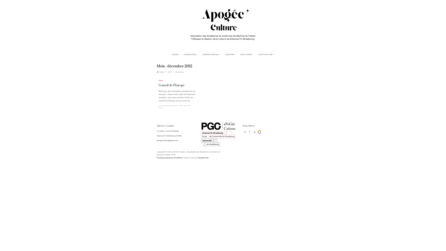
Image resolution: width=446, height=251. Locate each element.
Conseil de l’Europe (172, 85)
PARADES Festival (211, 54)
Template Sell (203, 158)
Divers (161, 80)
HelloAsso (259, 132)
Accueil (175, 54)
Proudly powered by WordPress (170, 158)
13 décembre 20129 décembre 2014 (170, 105)
